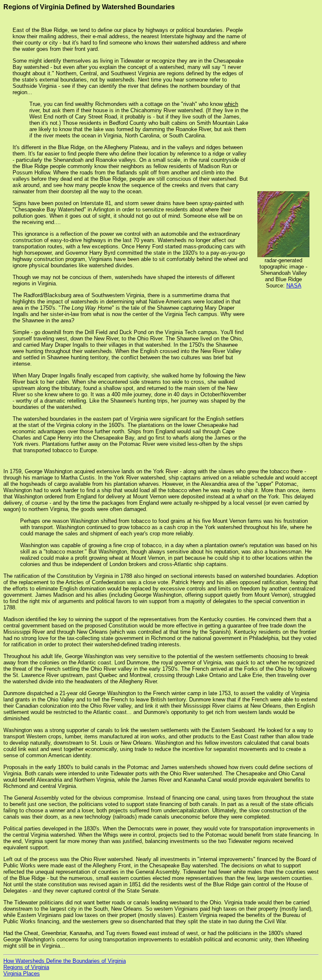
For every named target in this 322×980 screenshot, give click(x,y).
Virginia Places (21, 973)
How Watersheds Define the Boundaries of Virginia (64, 961)
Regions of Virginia (26, 967)
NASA (293, 285)
